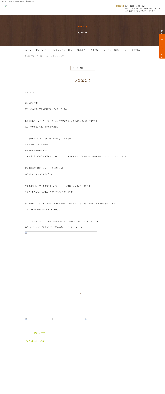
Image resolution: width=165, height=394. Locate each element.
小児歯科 (123, 357)
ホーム (28, 50)
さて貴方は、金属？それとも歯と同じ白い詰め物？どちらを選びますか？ (129, 362)
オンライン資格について (115, 50)
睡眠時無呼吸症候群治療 (85, 360)
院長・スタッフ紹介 (62, 50)
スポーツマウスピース (106, 360)
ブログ (29, 375)
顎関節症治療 (125, 353)
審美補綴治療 (103, 357)
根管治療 (101, 353)
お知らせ (30, 370)
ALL (82, 293)
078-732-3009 (39, 333)
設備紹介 (94, 50)
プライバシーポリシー (35, 379)
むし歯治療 (58, 353)
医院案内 (136, 50)
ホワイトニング (60, 357)
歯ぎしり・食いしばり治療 (64, 360)
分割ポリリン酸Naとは (36, 366)
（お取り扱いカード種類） (35, 341)
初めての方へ (42, 50)
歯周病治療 (80, 353)
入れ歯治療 (80, 357)
